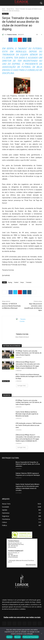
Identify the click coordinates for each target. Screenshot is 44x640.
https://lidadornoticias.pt (22, 337)
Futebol (16, 282)
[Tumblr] (29, 40)
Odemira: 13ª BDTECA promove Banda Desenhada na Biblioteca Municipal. (11, 306)
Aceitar (9, 637)
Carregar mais (21, 385)
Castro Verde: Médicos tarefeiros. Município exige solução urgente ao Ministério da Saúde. (27, 414)
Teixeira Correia (12, 34)
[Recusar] (41, 633)
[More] (34, 40)
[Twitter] (15, 40)
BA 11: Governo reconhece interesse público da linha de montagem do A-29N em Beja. (28, 376)
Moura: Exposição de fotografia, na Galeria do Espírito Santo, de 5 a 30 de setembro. (28, 464)
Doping (10, 282)
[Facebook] (10, 40)
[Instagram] (9, 623)
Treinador (29, 282)
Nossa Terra (10, 9)
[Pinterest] (20, 40)
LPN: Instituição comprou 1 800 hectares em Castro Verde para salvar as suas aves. (29, 425)
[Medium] (19, 623)
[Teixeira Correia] (3, 35)
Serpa (22, 282)
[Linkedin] (25, 40)
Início (3, 9)
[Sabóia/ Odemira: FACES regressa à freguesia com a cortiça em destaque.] (8, 476)
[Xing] (40, 623)
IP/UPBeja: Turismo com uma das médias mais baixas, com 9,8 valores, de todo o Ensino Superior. (28, 353)
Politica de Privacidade (30, 637)
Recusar (17, 637)
